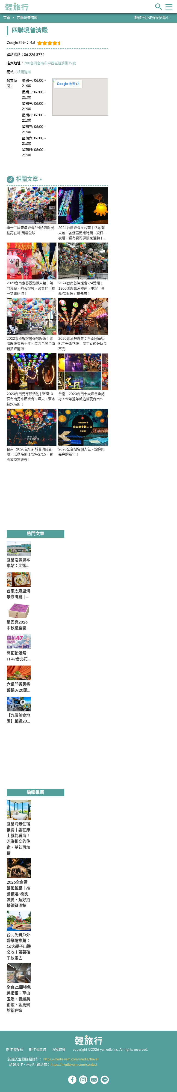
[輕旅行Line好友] (104, 1079)
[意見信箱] (94, 1079)
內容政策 (58, 1049)
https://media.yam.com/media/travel (70, 1059)
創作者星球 (37, 1049)
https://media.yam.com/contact (73, 1064)
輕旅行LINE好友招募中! (152, 18)
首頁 (6, 18)
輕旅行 (17, 6)
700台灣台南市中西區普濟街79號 (50, 63)
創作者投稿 (14, 1049)
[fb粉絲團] (72, 1079)
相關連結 (24, 72)
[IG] (83, 1079)
